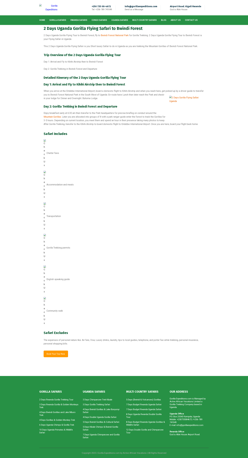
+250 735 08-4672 (101, 6)
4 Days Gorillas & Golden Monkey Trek (57, 420)
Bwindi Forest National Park (115, 35)
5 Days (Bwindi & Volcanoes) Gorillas (143, 399)
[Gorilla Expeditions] (48, 7)
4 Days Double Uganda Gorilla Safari (99, 417)
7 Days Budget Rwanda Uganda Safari (143, 404)
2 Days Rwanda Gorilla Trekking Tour (56, 399)
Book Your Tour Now (56, 354)
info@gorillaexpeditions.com (141, 6)
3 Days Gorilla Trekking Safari (96, 404)
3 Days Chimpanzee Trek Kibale (97, 399)
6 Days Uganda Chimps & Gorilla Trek (56, 425)
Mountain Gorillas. (52, 116)
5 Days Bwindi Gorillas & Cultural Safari (101, 422)
